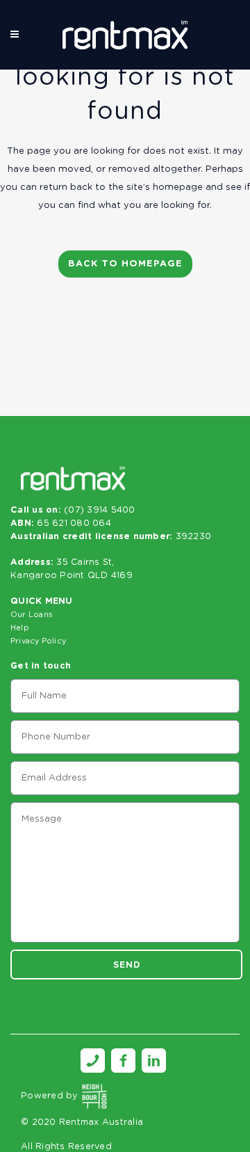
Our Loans (31, 614)
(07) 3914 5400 (99, 510)
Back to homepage (125, 264)
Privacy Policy (38, 641)
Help (19, 628)
